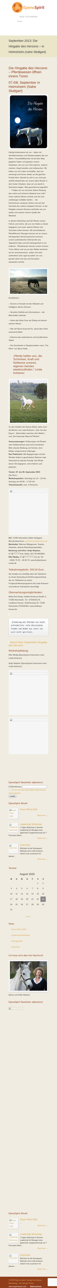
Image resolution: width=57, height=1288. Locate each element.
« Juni (27, 916)
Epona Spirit (28, 7)
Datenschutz (35, 1286)
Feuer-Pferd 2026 (28, 809)
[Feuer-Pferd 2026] (13, 813)
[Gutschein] (13, 848)
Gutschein (25, 845)
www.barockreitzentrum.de (36, 541)
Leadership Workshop (31, 824)
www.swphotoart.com (17, 1286)
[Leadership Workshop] (13, 828)
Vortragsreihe (17, 941)
